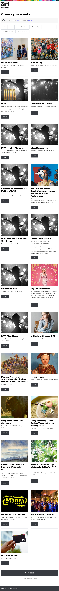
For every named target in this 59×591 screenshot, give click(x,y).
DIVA (11, 27)
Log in (17, 20)
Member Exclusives (49, 27)
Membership (35, 27)
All (4, 27)
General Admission (22, 27)
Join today (30, 20)
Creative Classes (22, 31)
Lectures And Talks (8, 31)
